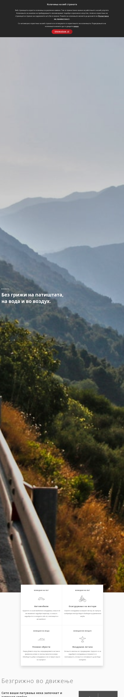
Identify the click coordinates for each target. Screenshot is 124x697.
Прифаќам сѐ (62, 32)
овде (76, 26)
